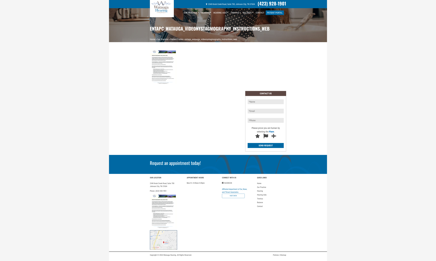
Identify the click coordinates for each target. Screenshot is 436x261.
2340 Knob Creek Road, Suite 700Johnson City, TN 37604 (162, 184)
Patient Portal (275, 12)
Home (152, 39)
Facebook (228, 183)
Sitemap (283, 255)
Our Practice (190, 12)
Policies (276, 255)
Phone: (158, 191)
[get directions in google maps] (163, 240)
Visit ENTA (233, 196)
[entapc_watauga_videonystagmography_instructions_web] (163, 67)
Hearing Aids (220, 12)
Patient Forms (176, 39)
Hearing (205, 12)
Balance (247, 12)
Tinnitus (234, 12)
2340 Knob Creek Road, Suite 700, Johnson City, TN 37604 (231, 4)
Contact (260, 12)
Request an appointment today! (175, 162)
